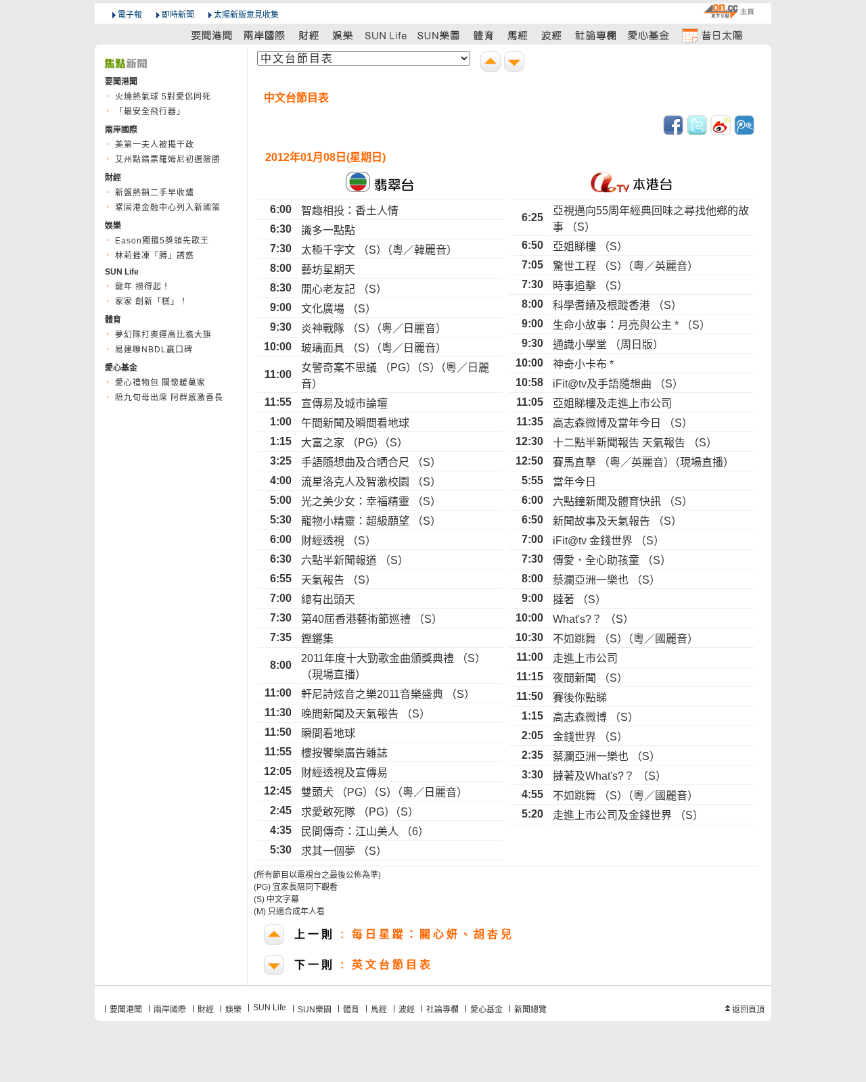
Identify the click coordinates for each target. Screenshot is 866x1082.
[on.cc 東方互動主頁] (728, 11)
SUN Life (269, 1007)
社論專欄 (442, 1009)
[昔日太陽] (711, 35)
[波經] (552, 35)
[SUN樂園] (439, 35)
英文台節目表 (363, 964)
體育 (351, 1009)
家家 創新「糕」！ (151, 301)
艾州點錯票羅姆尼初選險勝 (168, 159)
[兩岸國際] (265, 35)
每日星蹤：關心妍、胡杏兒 (404, 934)
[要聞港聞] (212, 35)
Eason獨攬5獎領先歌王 (162, 240)
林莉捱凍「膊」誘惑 (154, 255)
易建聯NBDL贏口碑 (154, 349)
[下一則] (516, 63)
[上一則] (492, 63)
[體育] (483, 35)
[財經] (309, 35)
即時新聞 (178, 15)
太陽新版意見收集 (246, 15)
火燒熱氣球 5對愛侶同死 (163, 96)
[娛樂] (343, 35)
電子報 (130, 15)
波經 (406, 1009)
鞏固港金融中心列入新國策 (168, 207)
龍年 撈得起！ (142, 286)
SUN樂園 (315, 1009)
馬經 (379, 1009)
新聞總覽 (530, 1009)
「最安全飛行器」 (150, 111)
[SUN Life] (387, 35)
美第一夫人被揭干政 (154, 144)
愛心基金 (486, 1009)
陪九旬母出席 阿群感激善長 (169, 397)
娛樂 (233, 1009)
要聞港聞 (126, 1009)
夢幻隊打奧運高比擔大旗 (163, 334)
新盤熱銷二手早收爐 (154, 192)
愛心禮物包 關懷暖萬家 (160, 382)
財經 (206, 1009)
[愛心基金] (648, 35)
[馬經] (518, 35)
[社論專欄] (596, 35)
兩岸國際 (170, 1009)
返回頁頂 (748, 1009)
